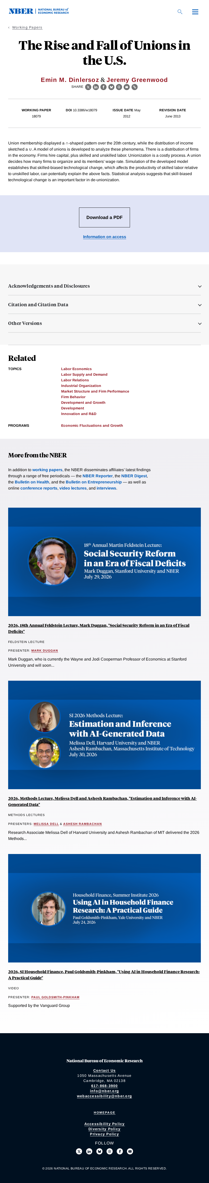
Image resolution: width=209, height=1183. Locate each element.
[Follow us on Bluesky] (99, 1151)
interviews (106, 488)
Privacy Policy (104, 1134)
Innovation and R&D (78, 414)
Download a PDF (104, 217)
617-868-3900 (104, 1086)
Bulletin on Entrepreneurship (94, 482)
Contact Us (104, 1070)
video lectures (73, 488)
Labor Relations (75, 380)
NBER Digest (134, 476)
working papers (47, 470)
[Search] (180, 11)
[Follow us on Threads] (110, 1151)
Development (72, 408)
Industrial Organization (81, 386)
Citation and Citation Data (38, 304)
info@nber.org (104, 1091)
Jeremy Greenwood (137, 79)
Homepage (104, 1112)
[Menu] (195, 11)
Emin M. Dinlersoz (70, 79)
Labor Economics (76, 369)
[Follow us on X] (79, 1151)
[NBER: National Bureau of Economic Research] (42, 12)
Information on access (104, 237)
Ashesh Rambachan (82, 824)
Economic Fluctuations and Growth (92, 425)
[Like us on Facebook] (120, 1151)
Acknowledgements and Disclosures (49, 286)
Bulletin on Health (32, 482)
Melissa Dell (46, 824)
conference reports (38, 488)
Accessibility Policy (104, 1124)
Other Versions (25, 323)
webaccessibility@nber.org (104, 1096)
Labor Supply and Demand (84, 374)
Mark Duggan (44, 650)
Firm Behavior (73, 397)
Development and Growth (83, 402)
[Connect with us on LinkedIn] (89, 1151)
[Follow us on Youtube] (130, 1151)
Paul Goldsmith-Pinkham (55, 997)
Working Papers (27, 27)
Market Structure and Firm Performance (95, 391)
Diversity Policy (104, 1129)
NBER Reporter (98, 476)
